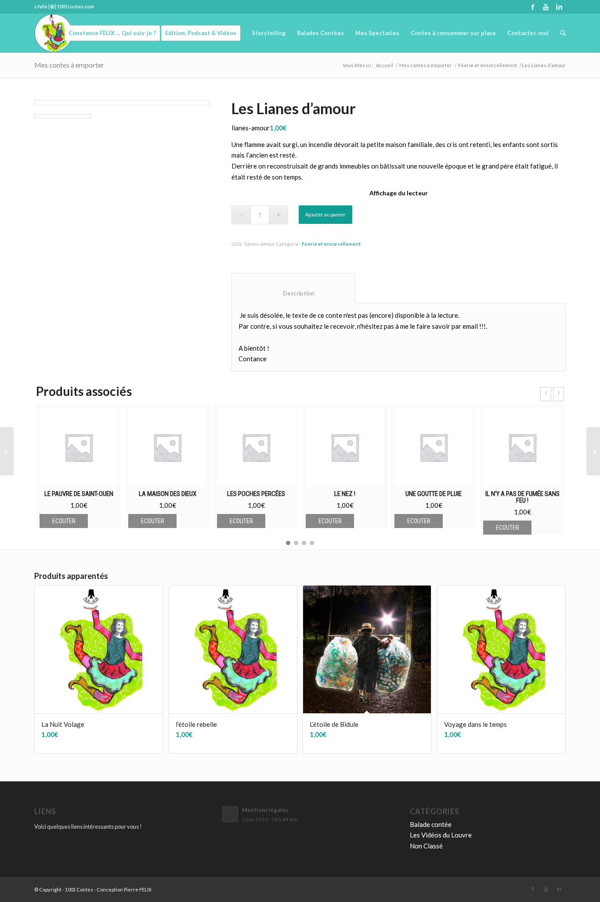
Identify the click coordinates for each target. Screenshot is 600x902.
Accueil (384, 65)
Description (293, 293)
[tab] (293, 288)
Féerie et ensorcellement (487, 65)
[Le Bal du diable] (7, 451)
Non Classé (426, 846)
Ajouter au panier (325, 214)
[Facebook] (532, 6)
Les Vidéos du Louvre (441, 835)
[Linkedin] (559, 6)
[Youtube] (545, 6)
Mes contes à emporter (69, 65)
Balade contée (431, 824)
